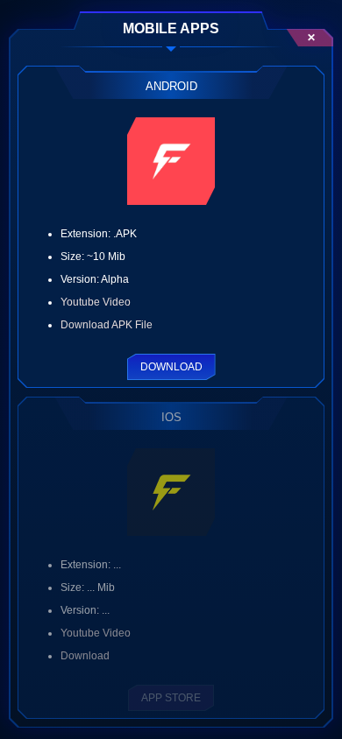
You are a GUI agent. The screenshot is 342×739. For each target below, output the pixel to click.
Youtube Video (96, 302)
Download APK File (107, 325)
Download (171, 367)
